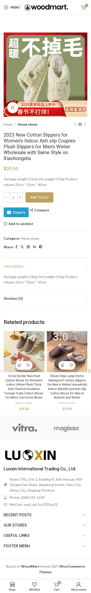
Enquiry (19, 212)
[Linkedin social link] (34, 247)
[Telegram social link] (40, 247)
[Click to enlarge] (12, 107)
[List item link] (45, 497)
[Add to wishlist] (28, 365)
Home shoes (28, 124)
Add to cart (39, 197)
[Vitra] (24, 428)
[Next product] (85, 124)
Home (8, 124)
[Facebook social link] (16, 247)
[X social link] (22, 247)
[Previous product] (75, 124)
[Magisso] (66, 428)
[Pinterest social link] (28, 247)
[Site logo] (46, 7)
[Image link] (30, 455)
